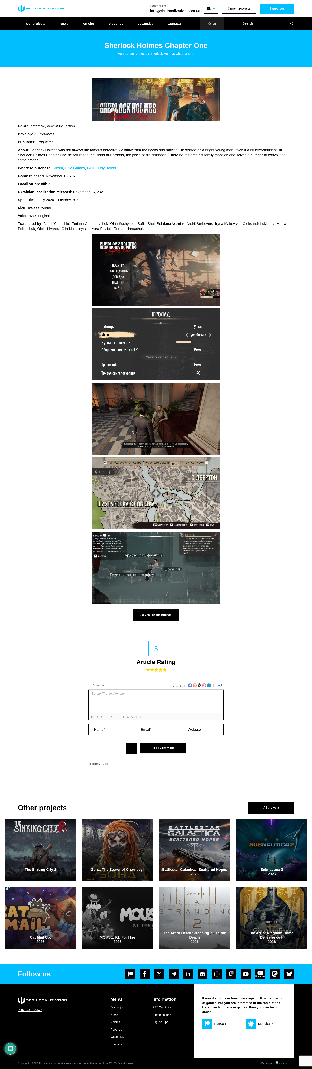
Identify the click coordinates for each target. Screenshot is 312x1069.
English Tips (160, 1022)
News (64, 23)
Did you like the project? (156, 614)
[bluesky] (289, 974)
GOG (91, 168)
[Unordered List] (117, 717)
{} (137, 716)
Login (219, 685)
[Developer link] (285, 1063)
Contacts (175, 23)
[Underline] (102, 717)
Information (164, 999)
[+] (142, 716)
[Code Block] (127, 717)
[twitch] (231, 974)
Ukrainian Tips (161, 1014)
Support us (277, 8)
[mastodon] (275, 974)
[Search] (292, 23)
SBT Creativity (161, 1007)
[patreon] (130, 974)
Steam (58, 168)
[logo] (41, 8)
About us (116, 23)
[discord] (202, 974)
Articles (89, 23)
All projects (271, 807)
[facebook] (145, 974)
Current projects (239, 8)
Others (212, 23)
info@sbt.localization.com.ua (175, 11)
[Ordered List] (112, 717)
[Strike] (107, 717)
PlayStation (107, 168)
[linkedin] (188, 974)
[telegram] (174, 974)
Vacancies (145, 23)
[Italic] (97, 717)
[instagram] (217, 974)
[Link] (132, 717)
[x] (159, 974)
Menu (116, 999)
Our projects (35, 23)
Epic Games (75, 168)
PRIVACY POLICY (30, 1009)
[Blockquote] (122, 717)
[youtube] (246, 974)
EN (209, 8)
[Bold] (92, 717)
